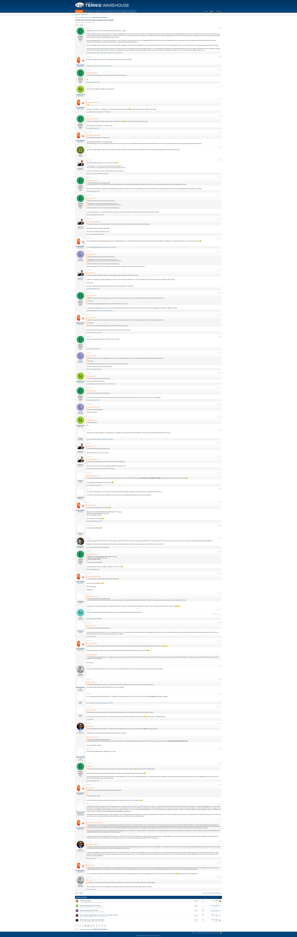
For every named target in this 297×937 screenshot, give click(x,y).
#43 (220, 748)
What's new (88, 11)
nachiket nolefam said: (93, 407)
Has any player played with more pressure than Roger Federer (99, 915)
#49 (220, 862)
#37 (220, 640)
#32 (220, 551)
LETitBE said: (90, 273)
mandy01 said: (91, 505)
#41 (220, 707)
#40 (220, 693)
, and (101, 310)
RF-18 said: (90, 788)
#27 (220, 472)
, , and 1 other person (105, 52)
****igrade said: (91, 643)
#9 (220, 160)
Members (98, 11)
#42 (220, 723)
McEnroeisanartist (84, 916)
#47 (220, 819)
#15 (220, 270)
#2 (220, 56)
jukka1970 (82, 921)
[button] (92, 11)
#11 (220, 195)
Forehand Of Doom (214, 911)
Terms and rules (201, 933)
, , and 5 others (101, 703)
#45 (220, 784)
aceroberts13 (215, 906)
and (96, 214)
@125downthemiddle (110, 162)
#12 (220, 218)
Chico (217, 916)
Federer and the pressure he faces (90, 905)
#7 (220, 132)
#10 (220, 177)
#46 (220, 803)
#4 (220, 86)
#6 (220, 116)
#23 (220, 417)
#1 (220, 28)
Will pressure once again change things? (92, 920)
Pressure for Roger (85, 901)
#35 (220, 609)
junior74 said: (91, 198)
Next (81, 25)
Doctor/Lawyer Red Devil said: (94, 822)
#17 (220, 314)
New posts (77, 14)
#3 (220, 70)
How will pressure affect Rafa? (89, 910)
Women (124, 11)
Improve (132, 11)
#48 (220, 841)
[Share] (218, 28)
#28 (220, 489)
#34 (220, 593)
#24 (220, 430)
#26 (220, 456)
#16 (220, 292)
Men (117, 11)
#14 (220, 251)
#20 (220, 373)
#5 (220, 99)
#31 (220, 538)
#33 (220, 573)
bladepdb (216, 921)
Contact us (193, 933)
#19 (220, 352)
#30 (220, 525)
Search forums (84, 14)
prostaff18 (82, 907)
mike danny (82, 911)
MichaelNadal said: (92, 73)
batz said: (90, 726)
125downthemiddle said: (93, 102)
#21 (220, 387)
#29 (220, 502)
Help (214, 933)
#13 (220, 238)
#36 (220, 622)
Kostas (81, 902)
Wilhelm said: (91, 682)
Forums (79, 11)
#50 (220, 877)
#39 (220, 679)
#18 (220, 336)
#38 (220, 666)
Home (218, 933)
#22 (220, 404)
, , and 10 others (100, 66)
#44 (220, 763)
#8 (220, 147)
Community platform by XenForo (148, 935)
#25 (220, 443)
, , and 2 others (98, 173)
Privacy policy (209, 933)
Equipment (109, 11)
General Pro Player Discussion (94, 902)
